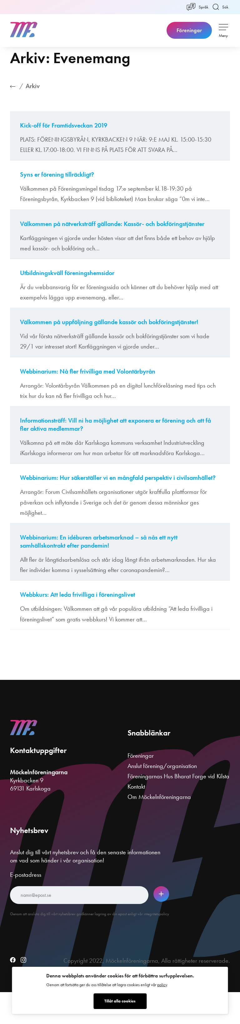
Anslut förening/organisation (162, 766)
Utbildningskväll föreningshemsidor (67, 273)
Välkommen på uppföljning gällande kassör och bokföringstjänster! (109, 322)
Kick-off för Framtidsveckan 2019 (63, 125)
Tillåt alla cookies (120, 1001)
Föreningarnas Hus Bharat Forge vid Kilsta (178, 776)
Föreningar (189, 30)
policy (162, 984)
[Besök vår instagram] (23, 960)
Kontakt (136, 786)
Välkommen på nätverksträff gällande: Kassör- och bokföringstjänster (112, 224)
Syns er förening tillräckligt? (57, 174)
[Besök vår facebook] (13, 960)
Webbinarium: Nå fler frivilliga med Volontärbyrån (87, 371)
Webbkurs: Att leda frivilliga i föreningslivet (77, 594)
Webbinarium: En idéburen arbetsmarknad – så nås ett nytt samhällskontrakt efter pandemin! (99, 541)
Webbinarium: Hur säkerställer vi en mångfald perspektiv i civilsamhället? (118, 478)
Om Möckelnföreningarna (159, 797)
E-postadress (25, 875)
